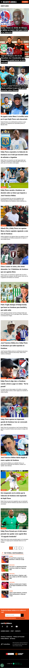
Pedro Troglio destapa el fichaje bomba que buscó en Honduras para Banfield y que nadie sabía (14, 307)
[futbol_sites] (6, 644)
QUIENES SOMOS (5, 631)
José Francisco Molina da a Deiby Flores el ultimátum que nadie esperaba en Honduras (14, 345)
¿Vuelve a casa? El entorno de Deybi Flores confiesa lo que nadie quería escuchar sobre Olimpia (14, 88)
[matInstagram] (7, 626)
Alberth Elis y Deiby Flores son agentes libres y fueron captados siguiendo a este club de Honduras (14, 231)
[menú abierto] (1, 2)
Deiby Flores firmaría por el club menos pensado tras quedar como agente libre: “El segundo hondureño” (14, 534)
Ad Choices (12, 638)
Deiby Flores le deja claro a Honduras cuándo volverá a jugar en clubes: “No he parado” (14, 384)
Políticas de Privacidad (18, 637)
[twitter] (12, 626)
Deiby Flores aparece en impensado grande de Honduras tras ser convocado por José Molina (14, 422)
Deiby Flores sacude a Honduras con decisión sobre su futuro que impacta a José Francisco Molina (14, 193)
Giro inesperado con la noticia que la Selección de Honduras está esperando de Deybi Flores (13, 496)
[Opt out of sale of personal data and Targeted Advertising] (2, 665)
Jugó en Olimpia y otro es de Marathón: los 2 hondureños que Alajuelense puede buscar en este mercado (13, 59)
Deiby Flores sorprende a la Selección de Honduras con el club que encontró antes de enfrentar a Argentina (14, 154)
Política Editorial (5, 638)
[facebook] (2, 626)
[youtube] (16, 626)
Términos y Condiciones (20, 618)
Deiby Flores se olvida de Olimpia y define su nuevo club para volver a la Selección (14, 30)
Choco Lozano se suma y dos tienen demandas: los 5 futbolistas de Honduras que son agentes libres (14, 269)
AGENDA (25, 1)
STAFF (12, 631)
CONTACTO (17, 631)
